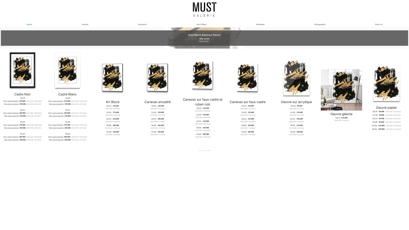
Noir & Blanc (202, 24)
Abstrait (85, 24)
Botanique (260, 24)
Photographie (319, 24)
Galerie (29, 24)
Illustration (142, 24)
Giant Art (378, 24)
